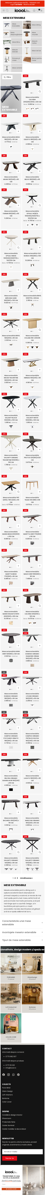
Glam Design (7, 1091)
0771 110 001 (10, 1065)
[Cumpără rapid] (40, 91)
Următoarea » (26, 878)
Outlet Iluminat (8, 1125)
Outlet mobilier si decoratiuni (14, 1129)
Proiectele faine (8, 1122)
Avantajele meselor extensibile (19, 932)
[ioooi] (22, 10)
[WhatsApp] (13, 1074)
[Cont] (33, 10)
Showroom (6, 1118)
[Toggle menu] (3, 10)
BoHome (5, 1098)
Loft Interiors (7, 1095)
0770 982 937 (11, 1056)
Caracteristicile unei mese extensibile (16, 922)
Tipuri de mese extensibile (16, 940)
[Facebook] (3, 1074)
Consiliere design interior (12, 1115)
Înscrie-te (10, 1158)
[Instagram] (8, 1074)
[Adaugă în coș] (18, 131)
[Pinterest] (18, 1074)
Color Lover (7, 1102)
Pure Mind (6, 1088)
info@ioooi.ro (11, 1068)
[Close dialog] (43, 1166)
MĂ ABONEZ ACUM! (11, 1188)
